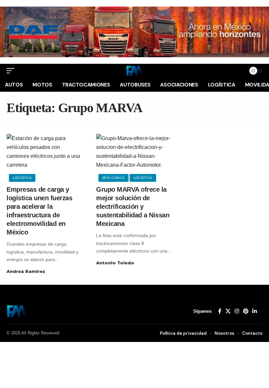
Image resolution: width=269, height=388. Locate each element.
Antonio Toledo (115, 262)
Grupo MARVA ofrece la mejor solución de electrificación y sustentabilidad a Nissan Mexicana (132, 206)
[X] (228, 311)
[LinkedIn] (255, 311)
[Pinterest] (245, 311)
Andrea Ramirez (26, 271)
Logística (22, 178)
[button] (12, 70)
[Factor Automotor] (134, 71)
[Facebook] (220, 311)
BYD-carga (113, 178)
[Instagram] (237, 311)
